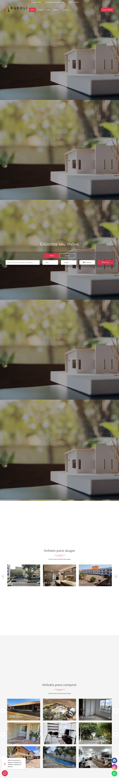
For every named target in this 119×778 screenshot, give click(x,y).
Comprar (40, 10)
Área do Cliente (107, 10)
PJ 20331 (76, 2)
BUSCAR (106, 262)
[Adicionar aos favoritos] (37, 583)
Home (32, 10)
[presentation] (3, 576)
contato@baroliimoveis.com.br (54, 2)
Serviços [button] (66, 10)
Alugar (48, 10)
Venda (52, 256)
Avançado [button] (88, 262)
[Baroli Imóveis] (15, 8)
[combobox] (50, 262)
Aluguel (67, 256)
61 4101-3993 (36, 2)
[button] (9, 575)
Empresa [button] (56, 10)
